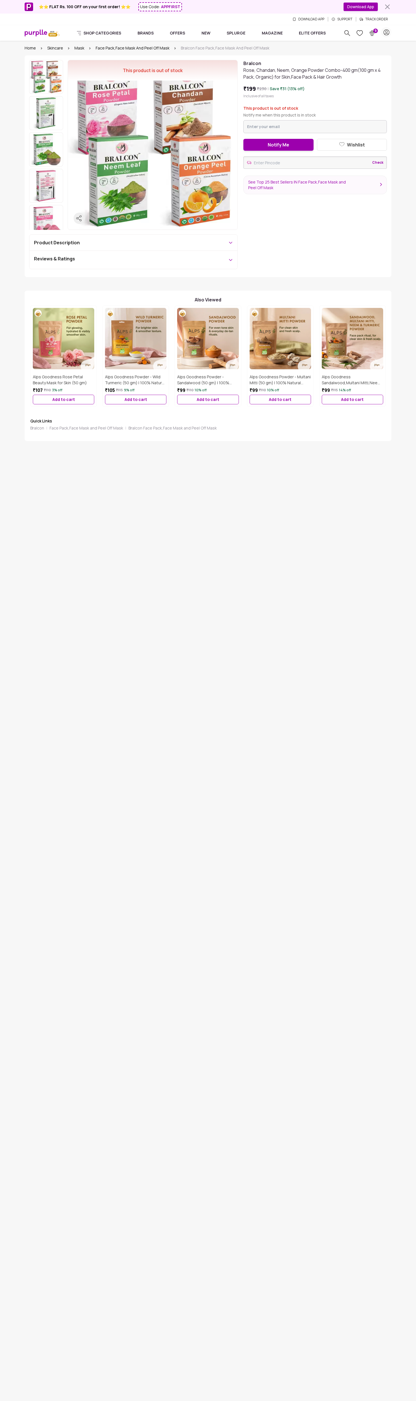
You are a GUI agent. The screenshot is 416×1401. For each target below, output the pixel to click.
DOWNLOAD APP (311, 19)
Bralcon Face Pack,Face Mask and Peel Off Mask (172, 428)
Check (377, 162)
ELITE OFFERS (312, 33)
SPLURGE (236, 33)
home (30, 48)
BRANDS (146, 33)
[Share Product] (79, 218)
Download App (360, 6)
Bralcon (37, 428)
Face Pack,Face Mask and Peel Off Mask (133, 48)
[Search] (347, 33)
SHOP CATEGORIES (102, 33)
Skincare (55, 48)
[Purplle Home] (36, 32)
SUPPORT (344, 19)
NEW (206, 33)
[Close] (387, 7)
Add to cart (63, 399)
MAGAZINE (272, 33)
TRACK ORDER (376, 19)
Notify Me (278, 145)
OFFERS (177, 33)
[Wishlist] (359, 33)
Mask (79, 48)
